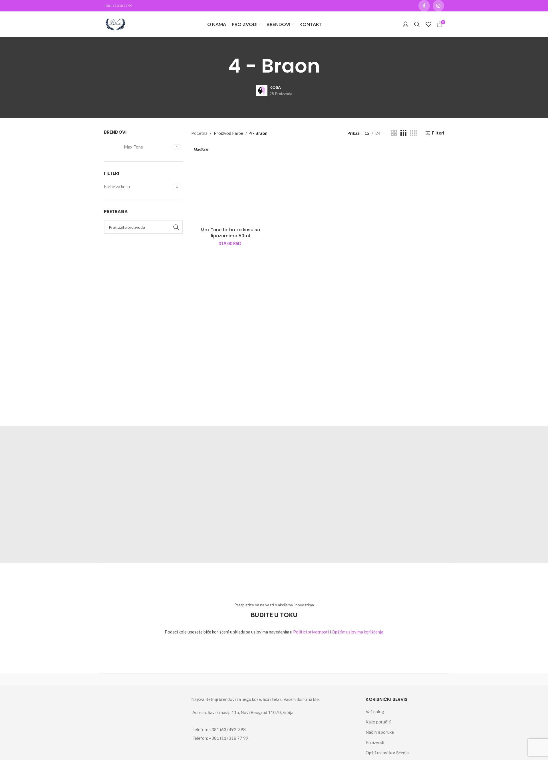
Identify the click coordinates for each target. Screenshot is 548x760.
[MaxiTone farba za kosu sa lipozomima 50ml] (230, 184)
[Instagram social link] (438, 5)
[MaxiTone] (138, 679)
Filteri (438, 133)
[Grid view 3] (403, 133)
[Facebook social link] (424, 5)
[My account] (405, 24)
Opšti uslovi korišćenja (387, 752)
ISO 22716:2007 (138, 465)
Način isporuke (380, 732)
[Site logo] (115, 23)
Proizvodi (375, 742)
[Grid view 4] (413, 133)
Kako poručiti (378, 721)
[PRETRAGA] (176, 227)
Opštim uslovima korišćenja (357, 631)
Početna (199, 133)
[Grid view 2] (394, 133)
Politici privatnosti (311, 631)
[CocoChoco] (274, 679)
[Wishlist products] (428, 24)
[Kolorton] (206, 679)
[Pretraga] (417, 24)
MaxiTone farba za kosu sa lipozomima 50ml (230, 233)
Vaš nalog (375, 711)
